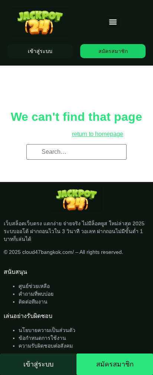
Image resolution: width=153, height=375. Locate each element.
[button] (113, 22)
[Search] (34, 152)
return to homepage (97, 134)
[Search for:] (76, 152)
